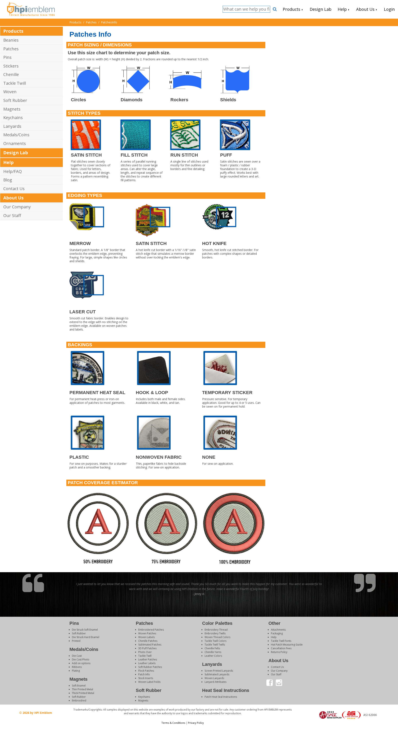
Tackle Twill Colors (215, 641)
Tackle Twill (14, 83)
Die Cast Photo (80, 659)
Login (346, 725)
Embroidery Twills (215, 633)
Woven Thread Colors (217, 637)
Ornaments (14, 143)
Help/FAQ (12, 171)
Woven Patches (147, 633)
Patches (11, 49)
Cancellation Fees (281, 648)
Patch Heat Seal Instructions (221, 697)
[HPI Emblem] (31, 9)
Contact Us (14, 188)
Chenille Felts (212, 648)
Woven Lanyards (214, 678)
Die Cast (77, 656)
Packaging (277, 633)
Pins (7, 57)
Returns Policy (279, 652)
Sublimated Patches (149, 644)
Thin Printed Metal (82, 689)
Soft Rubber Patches (150, 667)
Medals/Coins (16, 135)
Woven (10, 91)
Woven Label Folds (149, 682)
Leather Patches (147, 659)
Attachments (278, 629)
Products (13, 31)
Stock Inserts (145, 678)
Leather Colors (213, 656)
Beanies (11, 40)
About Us (13, 198)
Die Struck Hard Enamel (85, 637)
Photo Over (145, 652)
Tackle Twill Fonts (281, 641)
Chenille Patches (147, 641)
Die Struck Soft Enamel (85, 629)
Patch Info (144, 674)
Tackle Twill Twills (215, 644)
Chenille (11, 74)
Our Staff (12, 215)
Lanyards (12, 126)
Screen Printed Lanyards (219, 670)
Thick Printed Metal (83, 693)
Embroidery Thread (216, 629)
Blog (7, 180)
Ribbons (77, 667)
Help (8, 162)
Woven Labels (146, 637)
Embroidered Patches (151, 629)
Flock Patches (146, 670)
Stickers (11, 66)
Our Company (17, 207)
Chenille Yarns (213, 652)
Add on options (81, 663)
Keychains (13, 117)
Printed (76, 641)
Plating (76, 670)
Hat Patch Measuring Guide (287, 644)
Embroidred (79, 700)
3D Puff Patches (147, 648)
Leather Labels (146, 663)
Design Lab (15, 153)
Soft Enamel (79, 685)
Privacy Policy (196, 722)
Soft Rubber (15, 100)
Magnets (12, 109)
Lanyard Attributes (215, 682)
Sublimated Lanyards (217, 674)
